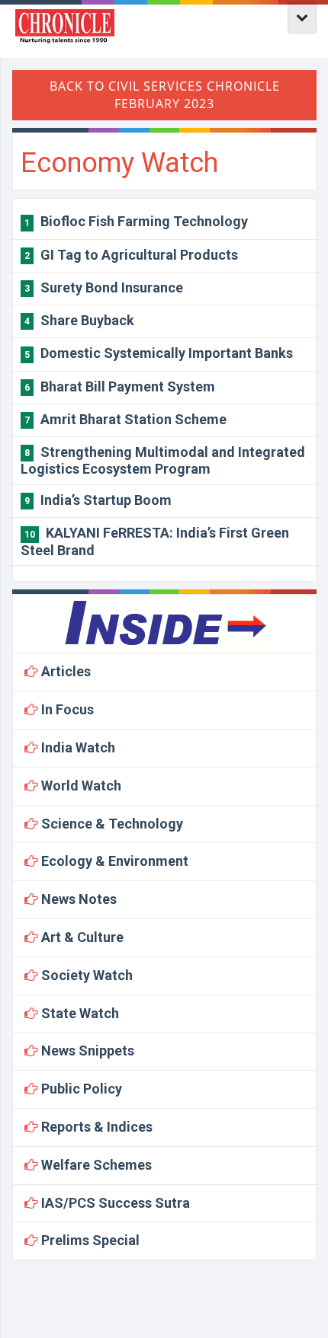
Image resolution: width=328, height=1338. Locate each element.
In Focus (66, 709)
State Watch (78, 1013)
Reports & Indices (95, 1127)
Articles (64, 671)
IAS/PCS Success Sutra (114, 1203)
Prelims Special (89, 1240)
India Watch (76, 747)
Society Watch (85, 975)
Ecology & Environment (113, 861)
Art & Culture (81, 937)
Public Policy (80, 1089)
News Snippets (86, 1051)
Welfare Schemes (95, 1165)
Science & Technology (110, 824)
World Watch (79, 786)
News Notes (77, 899)
